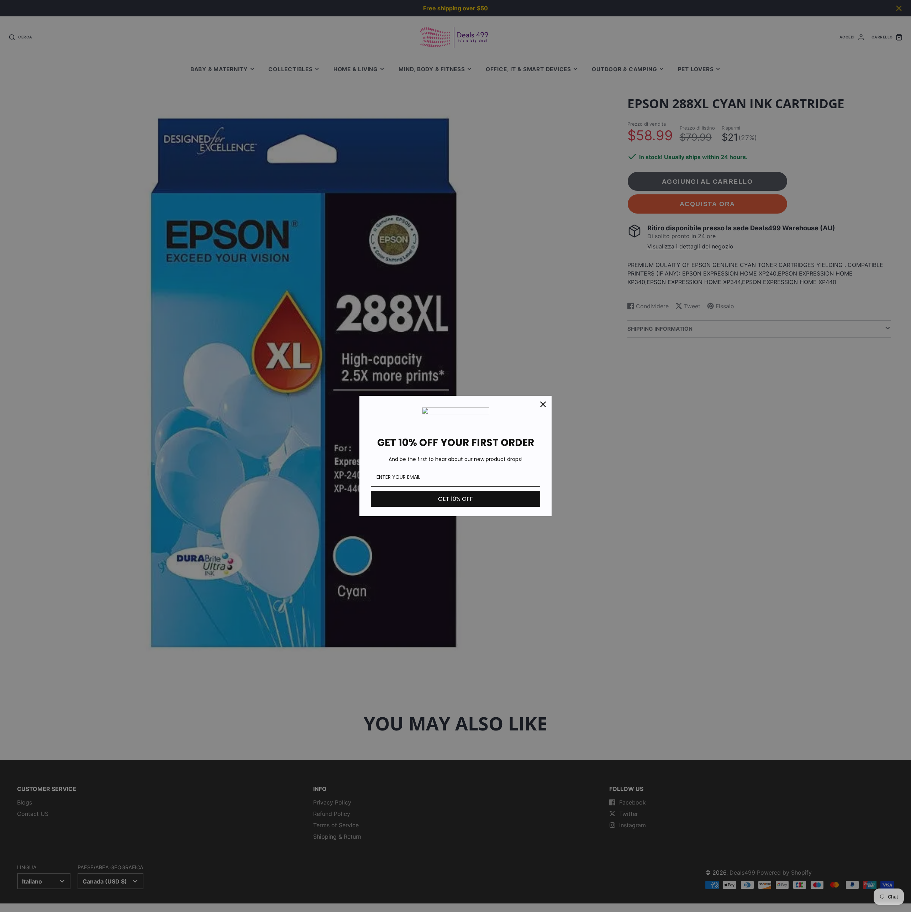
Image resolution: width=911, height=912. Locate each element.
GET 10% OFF (455, 499)
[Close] (543, 404)
